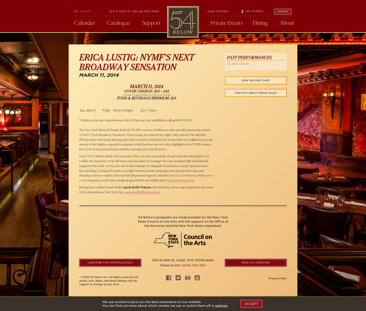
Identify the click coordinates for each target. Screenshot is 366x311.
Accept (251, 303)
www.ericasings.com (181, 180)
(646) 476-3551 (218, 11)
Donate (282, 11)
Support (151, 23)
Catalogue (118, 23)
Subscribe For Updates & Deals (110, 262)
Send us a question (255, 262)
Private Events (226, 23)
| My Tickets (253, 11)
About (287, 23)
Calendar (84, 23)
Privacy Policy (278, 278)
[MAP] (209, 260)
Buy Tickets (148, 110)
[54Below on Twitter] (178, 279)
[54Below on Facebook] (168, 279)
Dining (260, 23)
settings (221, 305)
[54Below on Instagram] (187, 279)
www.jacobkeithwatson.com (142, 192)
